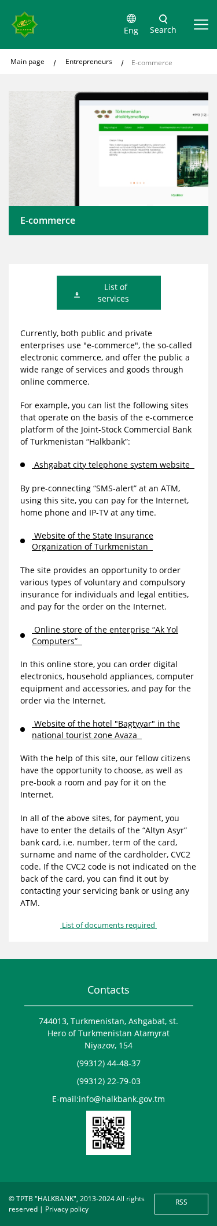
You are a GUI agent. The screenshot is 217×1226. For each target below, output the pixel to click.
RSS (181, 1202)
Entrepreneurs (89, 61)
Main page (27, 61)
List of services (114, 292)
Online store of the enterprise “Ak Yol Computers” (105, 635)
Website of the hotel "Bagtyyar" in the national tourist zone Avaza (106, 729)
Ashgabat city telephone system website (113, 464)
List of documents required (108, 925)
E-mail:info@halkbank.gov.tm (108, 1098)
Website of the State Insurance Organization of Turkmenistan (92, 541)
